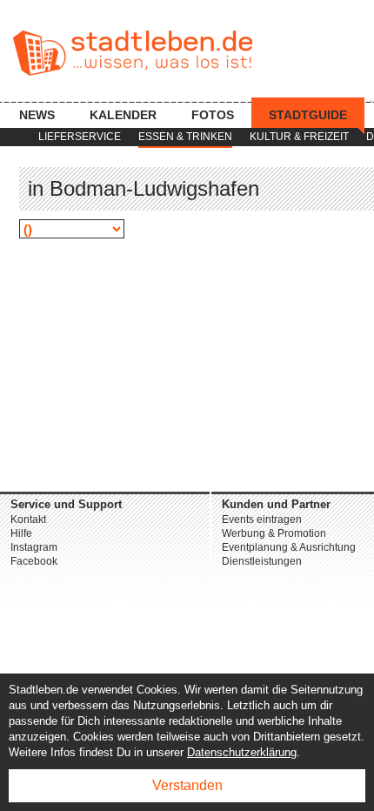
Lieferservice (79, 137)
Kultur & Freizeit (299, 137)
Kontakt (28, 519)
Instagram (33, 547)
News (37, 115)
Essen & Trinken (185, 137)
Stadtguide (308, 115)
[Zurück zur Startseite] (132, 53)
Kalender (123, 115)
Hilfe (21, 533)
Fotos (212, 115)
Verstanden (187, 785)
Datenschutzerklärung (242, 752)
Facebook (33, 561)
